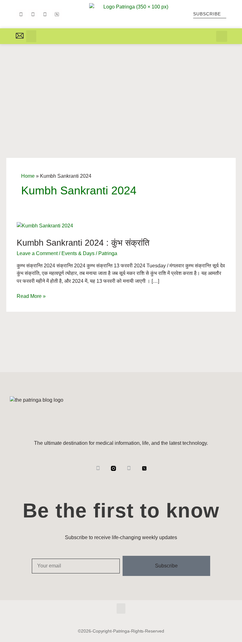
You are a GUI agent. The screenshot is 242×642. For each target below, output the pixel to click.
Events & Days (78, 253)
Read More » (31, 296)
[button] (31, 36)
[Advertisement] (121, 91)
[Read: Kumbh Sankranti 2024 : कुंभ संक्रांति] (45, 225)
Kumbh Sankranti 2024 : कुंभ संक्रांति (83, 243)
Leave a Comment (37, 253)
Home (28, 176)
